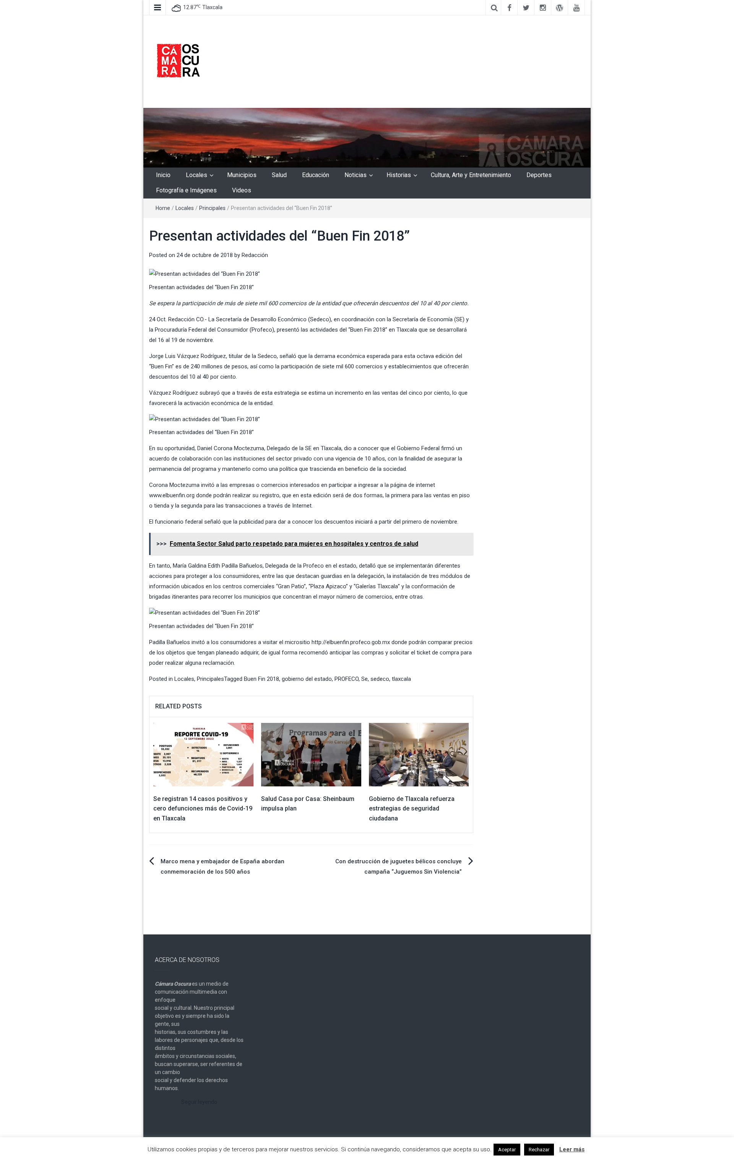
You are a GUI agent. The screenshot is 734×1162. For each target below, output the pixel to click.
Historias (398, 175)
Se (364, 678)
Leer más (572, 1149)
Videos (241, 190)
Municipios (242, 175)
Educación (315, 175)
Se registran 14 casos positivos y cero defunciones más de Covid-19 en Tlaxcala (202, 808)
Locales (196, 175)
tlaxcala (401, 678)
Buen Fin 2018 (261, 678)
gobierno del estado (307, 678)
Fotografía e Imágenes (186, 190)
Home (163, 208)
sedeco (379, 678)
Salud (279, 175)
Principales (212, 208)
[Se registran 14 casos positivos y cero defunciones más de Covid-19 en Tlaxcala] (203, 754)
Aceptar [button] (507, 1149)
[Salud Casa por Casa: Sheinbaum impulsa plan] (311, 754)
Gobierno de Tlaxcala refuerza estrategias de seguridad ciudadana (412, 808)
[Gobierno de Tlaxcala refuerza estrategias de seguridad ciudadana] (419, 754)
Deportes (539, 175)
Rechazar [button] (539, 1149)
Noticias (355, 175)
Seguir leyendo (199, 1102)
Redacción (255, 255)
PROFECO (347, 678)
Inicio (163, 175)
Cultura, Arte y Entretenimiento (471, 175)
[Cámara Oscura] (367, 137)
